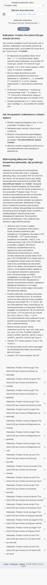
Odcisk (6, 564)
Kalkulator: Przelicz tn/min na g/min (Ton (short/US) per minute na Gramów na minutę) (23, 382)
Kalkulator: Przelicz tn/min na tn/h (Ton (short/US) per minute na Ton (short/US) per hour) (23, 550)
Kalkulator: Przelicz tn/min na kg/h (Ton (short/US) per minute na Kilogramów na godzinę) (23, 435)
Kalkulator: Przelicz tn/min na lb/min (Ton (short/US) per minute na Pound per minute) (24, 498)
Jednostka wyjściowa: (23, 20)
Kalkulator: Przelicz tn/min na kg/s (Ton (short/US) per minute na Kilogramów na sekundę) (23, 413)
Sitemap (22, 564)
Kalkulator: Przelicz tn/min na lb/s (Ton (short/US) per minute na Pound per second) (22, 488)
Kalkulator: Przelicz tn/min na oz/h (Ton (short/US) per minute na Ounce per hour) (24, 479)
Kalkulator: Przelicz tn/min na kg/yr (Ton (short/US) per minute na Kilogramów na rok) (23, 447)
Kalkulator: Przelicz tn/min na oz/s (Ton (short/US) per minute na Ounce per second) (22, 458)
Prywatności (14, 564)
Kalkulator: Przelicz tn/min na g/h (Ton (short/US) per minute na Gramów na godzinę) (22, 394)
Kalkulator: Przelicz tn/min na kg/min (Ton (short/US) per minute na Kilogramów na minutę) (24, 424)
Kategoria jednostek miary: (23, 2)
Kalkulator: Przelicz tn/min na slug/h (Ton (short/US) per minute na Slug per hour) (23, 529)
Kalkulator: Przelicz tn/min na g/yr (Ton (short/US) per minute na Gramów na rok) (23, 403)
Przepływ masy (23, 125)
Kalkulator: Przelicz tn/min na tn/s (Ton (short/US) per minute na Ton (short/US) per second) (23, 539)
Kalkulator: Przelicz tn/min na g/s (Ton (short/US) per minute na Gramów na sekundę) (22, 371)
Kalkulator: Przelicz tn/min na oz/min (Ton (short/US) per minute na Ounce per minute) (24, 469)
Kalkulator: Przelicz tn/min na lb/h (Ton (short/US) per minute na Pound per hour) (23, 506)
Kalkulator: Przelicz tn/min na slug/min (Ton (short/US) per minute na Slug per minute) (24, 522)
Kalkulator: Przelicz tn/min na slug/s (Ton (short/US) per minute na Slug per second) (24, 514)
